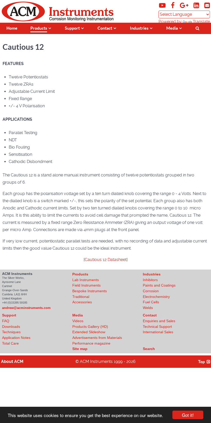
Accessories (82, 302)
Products (80, 274)
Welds (148, 308)
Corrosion (151, 291)
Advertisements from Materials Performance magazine (97, 340)
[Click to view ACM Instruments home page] (23, 20)
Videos (77, 321)
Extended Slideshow (88, 332)
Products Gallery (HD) (90, 326)
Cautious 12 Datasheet (106, 259)
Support (9, 315)
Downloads (11, 326)
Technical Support (157, 326)
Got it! (188, 415)
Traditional (80, 297)
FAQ (5, 321)
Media (77, 315)
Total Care (10, 343)
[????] (198, 28)
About (12, 361)
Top (202, 361)
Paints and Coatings (159, 285)
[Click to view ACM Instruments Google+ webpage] (184, 6)
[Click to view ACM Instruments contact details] (207, 6)
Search (149, 349)
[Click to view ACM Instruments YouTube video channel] (163, 6)
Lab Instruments (85, 280)
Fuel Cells (151, 302)
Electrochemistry (156, 297)
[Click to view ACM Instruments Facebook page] (173, 6)
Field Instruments (86, 285)
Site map (79, 349)
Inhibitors (150, 280)
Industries (152, 274)
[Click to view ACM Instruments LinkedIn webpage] (197, 6)
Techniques (11, 332)
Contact (150, 315)
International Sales (158, 332)
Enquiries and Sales (159, 321)
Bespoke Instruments (89, 291)
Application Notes (16, 338)
